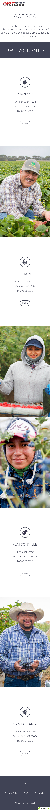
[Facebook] (25, 784)
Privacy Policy (11, 793)
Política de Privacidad (34, 793)
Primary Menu (44, 4)
